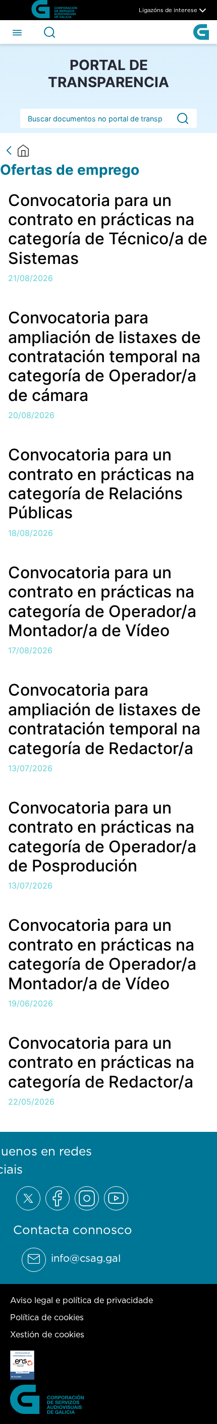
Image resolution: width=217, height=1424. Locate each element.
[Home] (23, 151)
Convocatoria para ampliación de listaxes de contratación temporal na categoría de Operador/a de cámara (104, 356)
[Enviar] (183, 118)
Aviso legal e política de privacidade (81, 1300)
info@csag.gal (86, 1258)
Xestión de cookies (47, 1334)
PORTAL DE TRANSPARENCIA (108, 73)
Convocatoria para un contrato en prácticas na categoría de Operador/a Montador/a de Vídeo (102, 601)
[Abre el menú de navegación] (17, 32)
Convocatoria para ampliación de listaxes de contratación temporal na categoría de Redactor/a (104, 719)
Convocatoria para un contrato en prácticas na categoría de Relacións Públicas (101, 483)
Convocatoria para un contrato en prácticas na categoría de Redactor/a (101, 1062)
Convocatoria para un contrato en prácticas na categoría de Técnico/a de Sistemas (107, 229)
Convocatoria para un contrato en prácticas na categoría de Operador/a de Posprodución (102, 836)
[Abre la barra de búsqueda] (49, 32)
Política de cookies (47, 1317)
